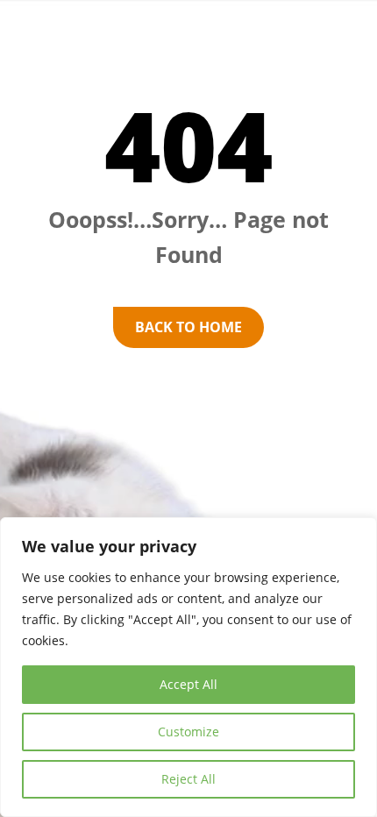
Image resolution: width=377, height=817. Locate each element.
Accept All (188, 684)
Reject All (188, 779)
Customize (188, 731)
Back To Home (188, 327)
